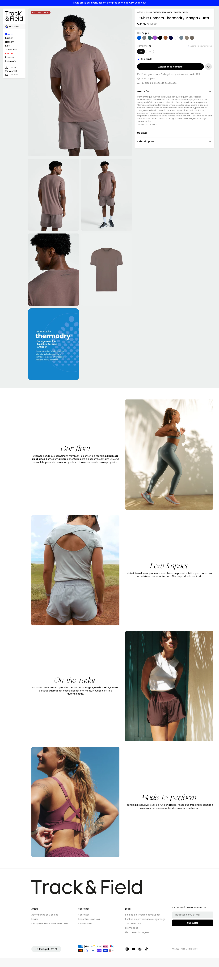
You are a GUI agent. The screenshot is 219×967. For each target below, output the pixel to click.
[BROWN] (166, 38)
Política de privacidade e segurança (145, 919)
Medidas (142, 133)
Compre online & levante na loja (49, 923)
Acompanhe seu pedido (44, 914)
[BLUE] (139, 38)
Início (140, 12)
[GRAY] (144, 38)
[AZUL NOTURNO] (171, 38)
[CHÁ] (192, 38)
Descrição (143, 91)
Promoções (131, 927)
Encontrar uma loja (89, 919)
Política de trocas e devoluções (142, 914)
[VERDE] (150, 38)
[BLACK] (160, 38)
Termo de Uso (133, 923)
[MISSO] (187, 38)
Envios (34, 919)
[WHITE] (176, 38)
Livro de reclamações (137, 932)
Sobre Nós (83, 914)
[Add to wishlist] (208, 66)
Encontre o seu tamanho (201, 46)
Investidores (85, 923)
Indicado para (145, 141)
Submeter (192, 923)
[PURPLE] (155, 38)
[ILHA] (181, 38)
